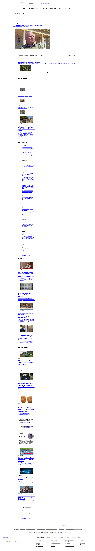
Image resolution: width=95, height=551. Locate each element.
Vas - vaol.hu (82, 541)
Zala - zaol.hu (82, 544)
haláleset (23, 231)
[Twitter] (26, 429)
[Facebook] (22, 429)
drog (19, 403)
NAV (19, 105)
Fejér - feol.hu (52, 541)
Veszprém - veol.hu (82, 543)
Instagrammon (30, 426)
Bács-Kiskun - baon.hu (39, 540)
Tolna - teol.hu (82, 540)
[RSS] (32, 429)
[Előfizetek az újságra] (70, 3)
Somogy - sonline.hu (68, 544)
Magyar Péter (24, 160)
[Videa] (28, 429)
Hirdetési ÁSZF (61, 529)
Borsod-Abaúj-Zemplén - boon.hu (40, 544)
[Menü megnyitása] (80, 3)
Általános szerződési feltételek (51, 529)
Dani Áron (21, 433)
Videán (22, 427)
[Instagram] (24, 429)
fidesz (23, 207)
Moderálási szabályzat (70, 529)
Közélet (48, 537)
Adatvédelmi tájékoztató (30, 529)
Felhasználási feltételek (41, 529)
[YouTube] (30, 429)
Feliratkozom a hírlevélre (72, 55)
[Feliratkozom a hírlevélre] (23, 3)
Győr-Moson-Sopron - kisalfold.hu (55, 543)
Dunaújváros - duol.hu (54, 540)
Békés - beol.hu (38, 543)
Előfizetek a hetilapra (26, 255)
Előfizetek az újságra (62, 525)
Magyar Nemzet (18, 13)
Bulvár (67, 537)
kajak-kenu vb (20, 455)
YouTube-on (26, 427)
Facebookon (30, 423)
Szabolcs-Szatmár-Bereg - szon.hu (69, 546)
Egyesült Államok (21, 123)
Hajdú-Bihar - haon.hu (54, 544)
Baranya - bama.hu (38, 541)
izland (19, 358)
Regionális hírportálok (40, 537)
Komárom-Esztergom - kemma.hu (69, 541)
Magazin (61, 537)
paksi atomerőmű (21, 310)
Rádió (79, 537)
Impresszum (16, 529)
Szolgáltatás (73, 537)
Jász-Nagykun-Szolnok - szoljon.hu (70, 540)
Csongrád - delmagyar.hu (39, 546)
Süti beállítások (78, 529)
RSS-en (30, 427)
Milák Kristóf (20, 493)
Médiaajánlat (22, 529)
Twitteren (22, 424)
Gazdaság (55, 537)
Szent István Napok (16, 23)
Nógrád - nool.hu (67, 543)
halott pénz (20, 475)
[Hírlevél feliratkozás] (20, 429)
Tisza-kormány (24, 145)
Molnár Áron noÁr (23, 434)
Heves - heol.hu (53, 546)
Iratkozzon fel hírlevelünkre (25, 422)
